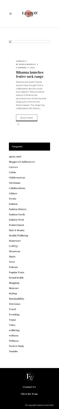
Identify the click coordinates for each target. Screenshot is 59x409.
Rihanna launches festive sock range (29, 74)
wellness (13, 335)
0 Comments (21, 68)
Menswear (14, 251)
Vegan (12, 319)
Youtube (13, 351)
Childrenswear (17, 177)
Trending (14, 314)
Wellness (14, 340)
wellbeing (14, 330)
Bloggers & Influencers (22, 161)
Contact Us (29, 386)
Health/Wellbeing (18, 235)
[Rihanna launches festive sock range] (29, 53)
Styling (13, 293)
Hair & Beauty (17, 230)
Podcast (13, 267)
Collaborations (17, 188)
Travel (12, 309)
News (12, 261)
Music (12, 256)
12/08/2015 (20, 61)
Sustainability (16, 298)
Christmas (14, 182)
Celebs (12, 172)
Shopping (14, 282)
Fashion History (18, 209)
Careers (13, 167)
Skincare (14, 288)
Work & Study (16, 346)
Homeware (15, 240)
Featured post (16, 225)
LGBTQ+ (14, 246)
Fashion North (17, 214)
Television (14, 304)
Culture (13, 193)
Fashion (13, 203)
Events (12, 198)
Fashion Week (16, 219)
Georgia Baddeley (27, 64)
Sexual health (16, 277)
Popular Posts (16, 272)
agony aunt (15, 156)
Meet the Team (29, 393)
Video (12, 325)
